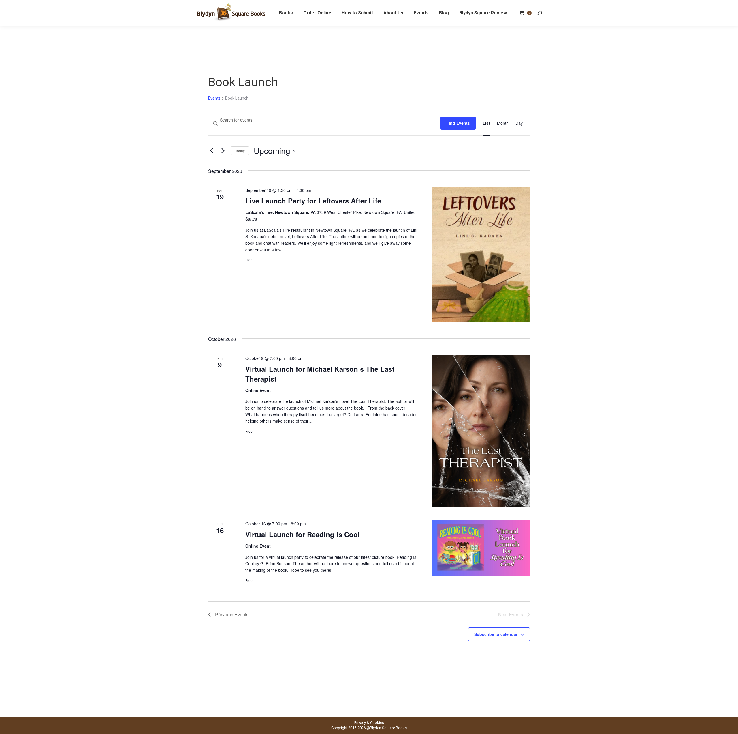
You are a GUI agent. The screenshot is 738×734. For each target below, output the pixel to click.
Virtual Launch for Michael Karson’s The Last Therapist (319, 374)
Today (240, 150)
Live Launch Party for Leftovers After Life (313, 201)
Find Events (458, 123)
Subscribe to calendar (495, 634)
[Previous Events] (211, 150)
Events (214, 98)
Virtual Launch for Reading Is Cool (302, 534)
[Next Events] (222, 150)
